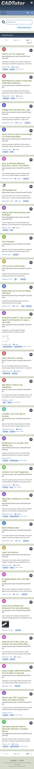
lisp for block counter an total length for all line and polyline (17, 135)
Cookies (21, 760)
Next (27, 40)
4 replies (18, 514)
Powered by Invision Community (17, 766)
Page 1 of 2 (17, 40)
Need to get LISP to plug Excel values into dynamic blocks (15, 698)
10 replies (18, 371)
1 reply (19, 201)
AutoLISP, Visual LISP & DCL (24, 192)
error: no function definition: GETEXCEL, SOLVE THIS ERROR (15, 164)
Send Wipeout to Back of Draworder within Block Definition (17, 82)
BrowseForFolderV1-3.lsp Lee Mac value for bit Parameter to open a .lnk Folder (16, 320)
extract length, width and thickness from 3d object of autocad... (16, 672)
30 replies (17, 227)
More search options (25, 27)
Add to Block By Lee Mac (12, 358)
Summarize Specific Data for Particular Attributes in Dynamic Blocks (15, 728)
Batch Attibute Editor (10, 528)
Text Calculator (8, 241)
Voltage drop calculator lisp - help (16, 110)
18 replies (16, 67)
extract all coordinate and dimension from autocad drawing (15, 607)
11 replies (18, 657)
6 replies (20, 96)
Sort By (29, 42)
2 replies (16, 149)
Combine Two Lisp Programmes (15, 472)
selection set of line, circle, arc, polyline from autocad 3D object (15, 643)
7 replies (15, 744)
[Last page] (31, 40)
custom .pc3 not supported (13, 54)
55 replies (19, 122)
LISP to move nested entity (13, 266)
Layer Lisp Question (10, 552)
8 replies (19, 429)
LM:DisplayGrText (9, 190)
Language (13, 760)
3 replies (16, 306)
